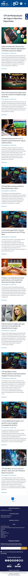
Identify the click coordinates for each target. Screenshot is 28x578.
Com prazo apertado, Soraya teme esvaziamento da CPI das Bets (13, 232)
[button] (25, 4)
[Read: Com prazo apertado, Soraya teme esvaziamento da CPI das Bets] (13, 219)
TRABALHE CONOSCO (14, 520)
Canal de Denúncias (5, 526)
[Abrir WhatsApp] (25, 575)
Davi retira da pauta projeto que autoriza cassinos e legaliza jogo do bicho (13, 94)
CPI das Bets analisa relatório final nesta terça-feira (12, 187)
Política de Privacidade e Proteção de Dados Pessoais (13, 527)
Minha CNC (3, 537)
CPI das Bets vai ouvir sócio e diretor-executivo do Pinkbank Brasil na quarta (13, 470)
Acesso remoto (4, 535)
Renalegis (3, 529)
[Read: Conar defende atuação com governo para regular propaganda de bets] (13, 409)
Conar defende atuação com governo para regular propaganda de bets (12, 423)
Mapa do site (3, 531)
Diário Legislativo (5, 53)
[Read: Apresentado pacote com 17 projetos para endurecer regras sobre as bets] (13, 127)
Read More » (4, 68)
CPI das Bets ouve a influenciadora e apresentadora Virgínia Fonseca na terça (13, 373)
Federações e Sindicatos (6, 515)
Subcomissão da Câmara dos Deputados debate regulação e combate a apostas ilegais (13, 48)
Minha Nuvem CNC (5, 533)
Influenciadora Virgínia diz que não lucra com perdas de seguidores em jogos (12, 326)
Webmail (3, 534)
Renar (2, 530)
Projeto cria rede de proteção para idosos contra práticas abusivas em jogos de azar (12, 280)
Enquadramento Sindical (6, 510)
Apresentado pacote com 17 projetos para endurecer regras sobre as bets (13, 140)
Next (14, 501)
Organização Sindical (5, 517)
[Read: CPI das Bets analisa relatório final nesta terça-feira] (13, 175)
